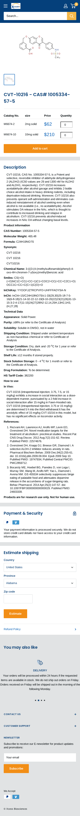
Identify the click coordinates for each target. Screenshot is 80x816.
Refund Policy (12, 629)
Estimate (15, 613)
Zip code (9, 591)
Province (9, 575)
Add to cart (40, 148)
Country (9, 559)
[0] (73, 6)
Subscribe (16, 768)
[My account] (66, 6)
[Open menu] (5, 5)
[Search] (71, 16)
